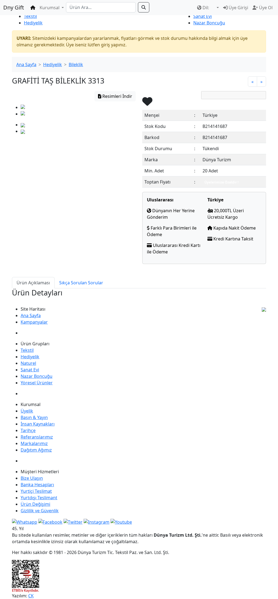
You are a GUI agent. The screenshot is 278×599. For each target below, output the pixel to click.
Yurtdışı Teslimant (39, 498)
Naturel (28, 363)
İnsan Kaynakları (38, 424)
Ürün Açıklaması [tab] (33, 283)
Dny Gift (13, 7)
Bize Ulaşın (32, 478)
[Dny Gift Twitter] (73, 521)
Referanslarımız (37, 437)
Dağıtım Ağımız (36, 450)
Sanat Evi (202, 16)
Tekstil (30, 16)
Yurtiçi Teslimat (36, 491)
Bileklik (76, 64)
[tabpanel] (139, 297)
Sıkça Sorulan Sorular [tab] (81, 283)
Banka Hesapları (37, 485)
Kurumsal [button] (50, 8)
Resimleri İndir (116, 96)
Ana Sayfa (26, 64)
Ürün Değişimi (35, 504)
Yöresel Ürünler (37, 383)
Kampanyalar (34, 322)
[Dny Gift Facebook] (24, 521)
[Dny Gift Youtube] (121, 521)
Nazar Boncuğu (209, 23)
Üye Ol (265, 8)
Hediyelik (33, 23)
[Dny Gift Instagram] (96, 521)
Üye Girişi (238, 8)
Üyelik (27, 411)
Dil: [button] (205, 8)
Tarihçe (28, 430)
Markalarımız (34, 443)
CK (31, 596)
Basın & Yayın (34, 417)
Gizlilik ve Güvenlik (40, 511)
